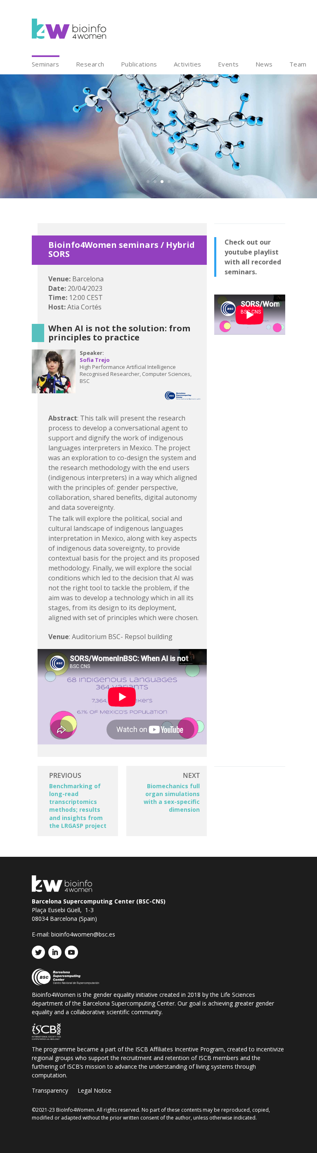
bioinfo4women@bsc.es (83, 934)
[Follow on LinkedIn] (55, 952)
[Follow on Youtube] (71, 952)
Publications (139, 64)
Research (90, 64)
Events (228, 64)
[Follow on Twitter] (38, 952)
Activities (187, 64)
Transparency (50, 1091)
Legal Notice (94, 1091)
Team (298, 64)
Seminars (45, 64)
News (264, 64)
